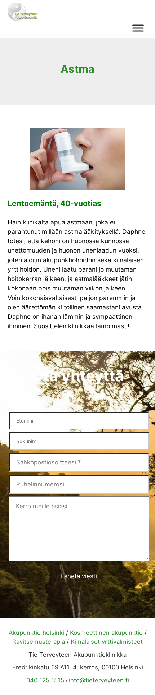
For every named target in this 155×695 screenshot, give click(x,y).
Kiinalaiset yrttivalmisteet (107, 641)
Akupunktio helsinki (36, 632)
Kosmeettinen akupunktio (106, 632)
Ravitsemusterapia (38, 641)
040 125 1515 (45, 680)
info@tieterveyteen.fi (99, 680)
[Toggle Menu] (138, 27)
